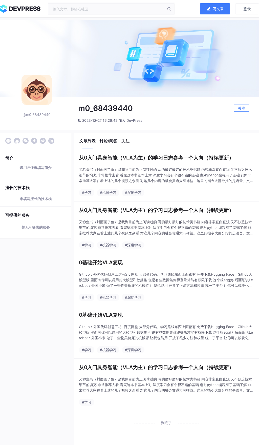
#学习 (86, 192)
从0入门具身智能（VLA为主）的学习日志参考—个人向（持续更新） (156, 158)
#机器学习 (108, 192)
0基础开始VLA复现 (101, 262)
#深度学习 (133, 192)
